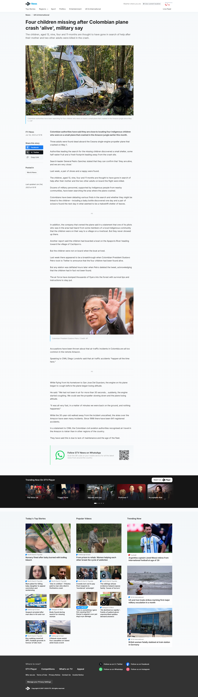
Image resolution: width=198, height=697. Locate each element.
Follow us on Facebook (140, 664)
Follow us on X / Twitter (113, 664)
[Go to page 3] (99, 503)
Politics (62, 9)
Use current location (152, 4)
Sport (53, 9)
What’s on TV (66, 669)
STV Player (31, 669)
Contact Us (66, 675)
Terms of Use (42, 675)
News (28, 15)
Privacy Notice (54, 675)
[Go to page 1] (95, 503)
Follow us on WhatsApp (113, 669)
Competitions (48, 669)
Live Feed (167, 9)
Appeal (80, 669)
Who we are (30, 675)
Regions (42, 9)
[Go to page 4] (101, 503)
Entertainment (75, 9)
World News (32, 172)
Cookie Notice (78, 675)
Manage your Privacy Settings (39, 682)
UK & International (93, 9)
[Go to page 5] (103, 503)
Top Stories (30, 9)
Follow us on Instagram (140, 669)
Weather (126, 4)
